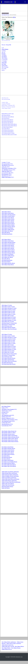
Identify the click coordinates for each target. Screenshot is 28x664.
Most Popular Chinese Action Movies (9, 124)
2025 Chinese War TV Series (8, 352)
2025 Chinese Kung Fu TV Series (9, 346)
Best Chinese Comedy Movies (8, 449)
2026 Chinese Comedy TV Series (9, 309)
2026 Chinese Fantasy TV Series (8, 314)
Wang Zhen (4, 62)
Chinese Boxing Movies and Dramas (9, 473)
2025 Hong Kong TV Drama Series (9, 353)
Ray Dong (4, 64)
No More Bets (5, 422)
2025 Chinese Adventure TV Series (9, 337)
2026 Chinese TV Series (7, 305)
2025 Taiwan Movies (6, 261)
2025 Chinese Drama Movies (8, 245)
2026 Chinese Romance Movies (8, 226)
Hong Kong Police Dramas (7, 486)
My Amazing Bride (6, 163)
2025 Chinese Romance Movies (8, 252)
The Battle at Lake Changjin (8, 409)
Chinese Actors (20, 641)
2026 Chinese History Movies (8, 220)
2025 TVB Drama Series (7, 356)
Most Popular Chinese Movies (8, 116)
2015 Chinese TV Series (5, 14)
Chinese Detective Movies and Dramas (10, 474)
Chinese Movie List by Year (7, 644)
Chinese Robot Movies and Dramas (9, 480)
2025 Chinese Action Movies (8, 240)
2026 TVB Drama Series (7, 326)
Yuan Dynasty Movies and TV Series (9, 134)
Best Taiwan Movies (6, 458)
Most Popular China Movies (7, 122)
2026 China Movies (6, 232)
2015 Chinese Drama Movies (8, 131)
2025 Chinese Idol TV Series (8, 344)
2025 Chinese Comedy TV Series (9, 338)
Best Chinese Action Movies (7, 119)
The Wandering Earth (6, 415)
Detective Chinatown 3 (6, 418)
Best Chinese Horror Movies (8, 452)
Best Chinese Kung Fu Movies (8, 454)
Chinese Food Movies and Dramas (9, 477)
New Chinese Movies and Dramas (9, 641)
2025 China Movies (6, 258)
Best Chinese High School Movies (9, 464)
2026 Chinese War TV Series (8, 321)
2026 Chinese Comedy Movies (8, 216)
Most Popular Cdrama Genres (8, 434)
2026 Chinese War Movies (7, 231)
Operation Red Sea (6, 424)
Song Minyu (4, 56)
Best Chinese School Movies (7, 460)
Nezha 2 (3, 407)
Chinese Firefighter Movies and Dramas (10, 476)
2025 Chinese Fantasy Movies (8, 246)
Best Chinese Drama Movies (7, 121)
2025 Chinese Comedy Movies (8, 243)
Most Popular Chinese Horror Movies (10, 440)
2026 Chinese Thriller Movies (8, 229)
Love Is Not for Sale (6, 172)
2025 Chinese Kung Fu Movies (8, 249)
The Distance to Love (6, 165)
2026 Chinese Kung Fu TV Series (9, 317)
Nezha (3, 413)
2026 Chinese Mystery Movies (8, 225)
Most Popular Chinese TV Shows (9, 432)
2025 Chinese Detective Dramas (8, 358)
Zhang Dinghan (5, 49)
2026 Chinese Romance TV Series (9, 320)
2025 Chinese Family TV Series (8, 341)
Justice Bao (4, 166)
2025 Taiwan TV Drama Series (8, 355)
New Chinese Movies (6, 647)
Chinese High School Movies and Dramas (10, 479)
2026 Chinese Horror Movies (8, 222)
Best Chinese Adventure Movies (8, 448)
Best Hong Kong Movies (7, 457)
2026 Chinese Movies (6, 211)
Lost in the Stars (5, 425)
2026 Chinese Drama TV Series (8, 311)
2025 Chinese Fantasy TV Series (8, 343)
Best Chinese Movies (6, 115)
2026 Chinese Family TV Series (8, 312)
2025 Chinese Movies (6, 239)
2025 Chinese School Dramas (8, 359)
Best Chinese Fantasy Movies (8, 451)
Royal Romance (5, 174)
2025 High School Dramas (7, 362)
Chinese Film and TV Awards (8, 646)
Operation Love (5, 175)
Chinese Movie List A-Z (7, 649)
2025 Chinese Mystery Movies (8, 251)
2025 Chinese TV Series (7, 334)
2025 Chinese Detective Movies (8, 263)
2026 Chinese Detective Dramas (8, 327)
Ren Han (3, 53)
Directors (4, 643)
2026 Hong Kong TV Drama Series (9, 323)
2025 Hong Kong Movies (7, 260)
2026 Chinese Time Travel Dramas (9, 328)
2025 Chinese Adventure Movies (8, 242)
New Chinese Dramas (15, 647)
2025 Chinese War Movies (7, 257)
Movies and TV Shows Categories (14, 643)
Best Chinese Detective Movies (8, 463)
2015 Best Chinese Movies (7, 127)
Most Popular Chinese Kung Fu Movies (10, 441)
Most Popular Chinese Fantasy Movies (10, 438)
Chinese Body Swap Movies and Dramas (10, 471)
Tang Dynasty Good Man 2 (7, 168)
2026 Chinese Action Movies (8, 213)
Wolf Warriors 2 (5, 410)
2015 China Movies (6, 128)
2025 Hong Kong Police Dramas (8, 364)
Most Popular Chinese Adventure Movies (10, 437)
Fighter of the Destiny (6, 177)
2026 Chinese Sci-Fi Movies (7, 228)
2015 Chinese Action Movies (7, 130)
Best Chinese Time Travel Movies (9, 466)
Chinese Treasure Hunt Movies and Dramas (11, 482)
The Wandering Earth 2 (7, 421)
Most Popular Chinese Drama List (9, 431)
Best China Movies (5, 118)
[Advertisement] (14, 7)
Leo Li (3, 70)
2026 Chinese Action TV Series (8, 306)
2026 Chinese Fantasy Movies (8, 219)
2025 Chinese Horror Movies (8, 248)
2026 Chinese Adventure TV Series (9, 308)
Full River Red (5, 416)
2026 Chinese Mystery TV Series (9, 318)
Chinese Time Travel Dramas (8, 485)
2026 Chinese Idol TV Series (8, 315)
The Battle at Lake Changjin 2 (8, 419)
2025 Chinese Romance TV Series (9, 349)
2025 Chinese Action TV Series (8, 335)
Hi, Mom (4, 412)
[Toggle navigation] (25, 2)
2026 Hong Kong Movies (7, 233)
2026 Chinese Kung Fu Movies (8, 223)
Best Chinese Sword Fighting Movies (9, 461)
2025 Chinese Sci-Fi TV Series (8, 350)
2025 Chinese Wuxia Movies (8, 264)
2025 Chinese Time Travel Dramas (9, 361)
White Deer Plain (5, 171)
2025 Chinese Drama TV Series (8, 340)
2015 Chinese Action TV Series (8, 133)
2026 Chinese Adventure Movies (8, 214)
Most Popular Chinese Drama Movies (9, 125)
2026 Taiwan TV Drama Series (8, 324)
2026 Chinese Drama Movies (8, 217)
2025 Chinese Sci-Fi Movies (7, 254)
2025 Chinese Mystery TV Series (9, 347)
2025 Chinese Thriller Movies (8, 255)
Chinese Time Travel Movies (8, 483)
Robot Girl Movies (6, 487)
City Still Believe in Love (7, 169)
